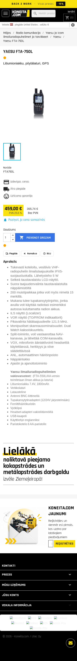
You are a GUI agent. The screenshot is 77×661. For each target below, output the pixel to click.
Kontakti (8, 566)
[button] (24, 220)
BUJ (49, 253)
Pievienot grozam (35, 237)
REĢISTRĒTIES (64, 544)
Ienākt (71, 12)
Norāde (7, 167)
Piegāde (13, 253)
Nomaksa (32, 253)
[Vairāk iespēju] (70, 643)
